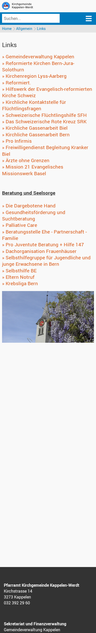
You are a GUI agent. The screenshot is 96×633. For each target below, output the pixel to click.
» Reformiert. (16, 82)
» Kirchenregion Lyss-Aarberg (34, 76)
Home (7, 28)
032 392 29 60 (17, 603)
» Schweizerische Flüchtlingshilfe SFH (44, 115)
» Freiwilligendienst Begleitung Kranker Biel (45, 150)
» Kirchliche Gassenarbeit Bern (36, 134)
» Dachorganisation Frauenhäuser (39, 251)
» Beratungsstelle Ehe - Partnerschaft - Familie (44, 234)
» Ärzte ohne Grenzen (25, 160)
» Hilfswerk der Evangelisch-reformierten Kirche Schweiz (47, 92)
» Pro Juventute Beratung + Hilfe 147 (43, 244)
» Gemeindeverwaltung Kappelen (38, 56)
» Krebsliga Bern (20, 283)
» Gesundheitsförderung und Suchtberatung (33, 215)
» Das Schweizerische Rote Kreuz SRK (44, 121)
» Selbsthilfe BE (19, 270)
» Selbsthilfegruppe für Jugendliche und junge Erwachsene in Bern (46, 260)
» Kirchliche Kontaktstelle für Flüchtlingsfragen (34, 105)
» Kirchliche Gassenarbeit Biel (35, 128)
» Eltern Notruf (18, 277)
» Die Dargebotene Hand (29, 205)
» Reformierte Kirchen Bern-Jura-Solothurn (38, 66)
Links (41, 28)
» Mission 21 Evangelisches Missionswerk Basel (32, 169)
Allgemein (24, 28)
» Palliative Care (19, 225)
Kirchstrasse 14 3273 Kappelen (18, 594)
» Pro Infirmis (17, 141)
